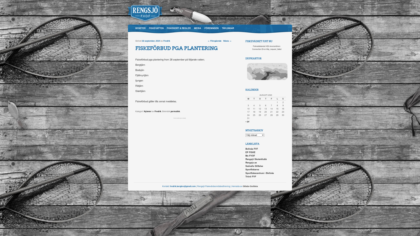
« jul (247, 121)
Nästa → (227, 40)
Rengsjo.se (251, 162)
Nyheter (147, 111)
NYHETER (140, 28)
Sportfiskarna (252, 169)
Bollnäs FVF (251, 148)
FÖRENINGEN (211, 28)
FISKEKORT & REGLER (179, 28)
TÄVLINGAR (228, 28)
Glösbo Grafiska (250, 186)
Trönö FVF (250, 176)
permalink (175, 111)
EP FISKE (250, 152)
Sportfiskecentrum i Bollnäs (259, 173)
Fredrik (166, 40)
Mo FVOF (250, 155)
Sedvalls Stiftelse (254, 165)
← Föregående (214, 40)
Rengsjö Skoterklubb (256, 159)
